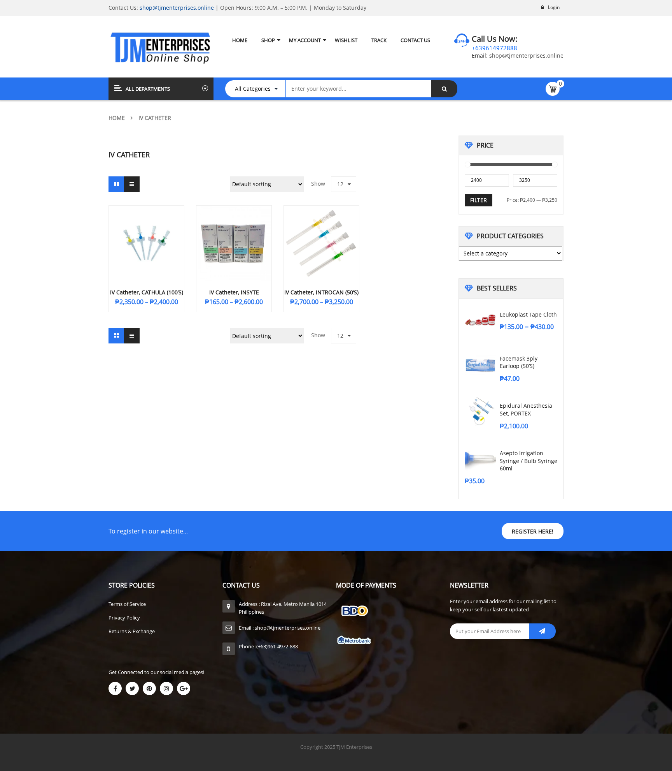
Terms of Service (127, 603)
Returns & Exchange (131, 631)
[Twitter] (132, 688)
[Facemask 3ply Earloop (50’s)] (480, 364)
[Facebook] (115, 688)
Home (116, 117)
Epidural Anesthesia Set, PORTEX (526, 409)
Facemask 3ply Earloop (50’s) (518, 362)
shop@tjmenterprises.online (177, 7)
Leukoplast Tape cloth (528, 314)
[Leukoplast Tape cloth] (480, 320)
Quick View (146, 228)
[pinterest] (149, 688)
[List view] (132, 184)
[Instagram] (166, 688)
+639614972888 (494, 48)
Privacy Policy (124, 617)
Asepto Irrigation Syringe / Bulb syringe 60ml (528, 460)
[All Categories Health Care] (259, 88)
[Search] (444, 88)
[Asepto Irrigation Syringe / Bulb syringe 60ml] (480, 458)
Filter (478, 200)
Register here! (532, 531)
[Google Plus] (183, 688)
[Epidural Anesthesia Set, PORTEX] (480, 411)
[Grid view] (116, 184)
